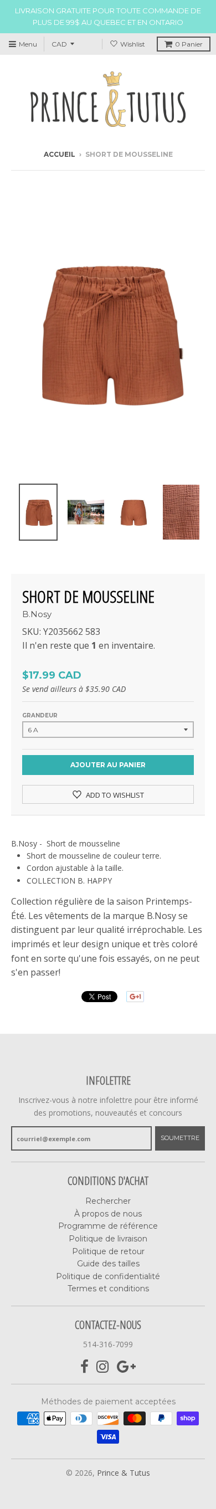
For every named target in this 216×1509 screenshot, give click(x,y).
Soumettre (180, 1138)
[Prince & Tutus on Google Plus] (126, 1367)
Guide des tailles (108, 1264)
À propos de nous (108, 1214)
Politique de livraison (108, 1239)
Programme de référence (108, 1226)
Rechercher (108, 1201)
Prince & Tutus (123, 1472)
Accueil (59, 154)
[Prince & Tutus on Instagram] (102, 1367)
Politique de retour (108, 1251)
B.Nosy (37, 614)
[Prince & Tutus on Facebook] (84, 1367)
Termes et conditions (108, 1289)
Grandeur (40, 715)
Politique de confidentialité (108, 1276)
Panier (189, 44)
